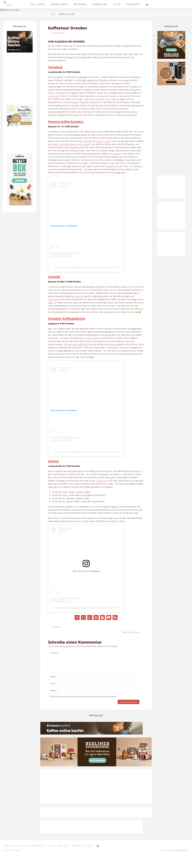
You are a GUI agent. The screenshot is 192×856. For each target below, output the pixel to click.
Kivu (95, 99)
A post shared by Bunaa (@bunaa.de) (71, 267)
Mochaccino (53, 299)
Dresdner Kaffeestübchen (66, 318)
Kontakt (77, 846)
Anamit (53, 461)
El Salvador (86, 144)
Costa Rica (64, 144)
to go (53, 14)
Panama (55, 144)
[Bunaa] (8, 4)
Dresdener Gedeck (91, 338)
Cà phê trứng (101, 480)
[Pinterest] (178, 4)
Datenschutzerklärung (31, 846)
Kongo (108, 99)
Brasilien (73, 144)
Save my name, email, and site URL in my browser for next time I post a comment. (83, 696)
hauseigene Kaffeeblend (78, 344)
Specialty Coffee (103, 141)
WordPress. (183, 850)
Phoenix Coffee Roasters (65, 122)
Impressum (9, 846)
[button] (77, 617)
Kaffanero (112, 344)
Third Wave (87, 141)
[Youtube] (186, 4)
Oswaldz (54, 277)
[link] (153, 4)
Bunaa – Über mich (58, 846)
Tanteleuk (55, 67)
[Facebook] (174, 4)
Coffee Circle (53, 96)
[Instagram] (182, 4)
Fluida (173, 850)
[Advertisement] (171, 130)
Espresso (79, 296)
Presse (88, 846)
